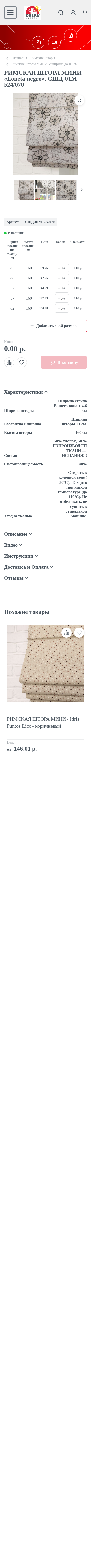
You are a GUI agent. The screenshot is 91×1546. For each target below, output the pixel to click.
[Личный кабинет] (73, 13)
